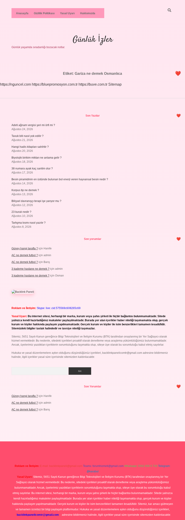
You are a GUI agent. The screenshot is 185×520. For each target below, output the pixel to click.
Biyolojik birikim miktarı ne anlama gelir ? (37, 157)
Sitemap (115, 84)
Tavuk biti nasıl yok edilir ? (28, 136)
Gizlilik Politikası (44, 13)
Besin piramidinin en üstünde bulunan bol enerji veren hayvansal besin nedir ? (60, 179)
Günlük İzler (93, 40)
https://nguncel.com (15, 84)
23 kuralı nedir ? (21, 211)
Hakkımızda (87, 13)
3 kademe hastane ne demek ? (30, 268)
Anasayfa (22, 13)
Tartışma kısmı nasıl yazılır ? (29, 222)
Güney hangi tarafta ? (25, 248)
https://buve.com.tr (93, 84)
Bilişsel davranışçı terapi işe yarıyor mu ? (36, 201)
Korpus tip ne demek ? (25, 190)
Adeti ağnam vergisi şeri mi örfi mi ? (33, 125)
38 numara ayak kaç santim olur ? (32, 168)
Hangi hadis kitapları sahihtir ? (30, 146)
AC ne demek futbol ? (25, 255)
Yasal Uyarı (67, 13)
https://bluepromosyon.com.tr (55, 84)
